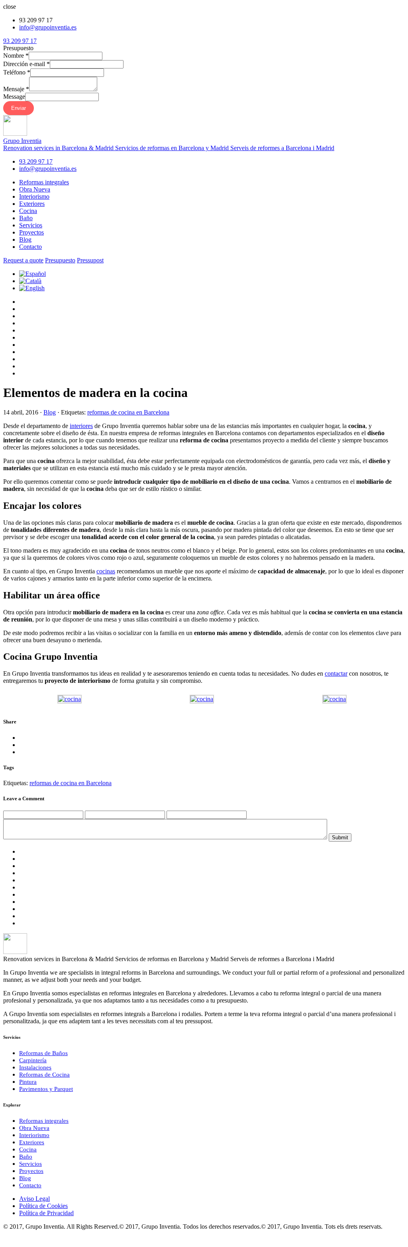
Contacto (30, 246)
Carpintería (33, 1060)
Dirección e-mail (26, 64)
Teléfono (16, 72)
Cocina (28, 210)
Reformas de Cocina (44, 1074)
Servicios (30, 225)
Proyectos (31, 232)
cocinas (105, 571)
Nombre (16, 55)
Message (14, 96)
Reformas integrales (44, 182)
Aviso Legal (34, 1198)
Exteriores (32, 203)
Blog (25, 239)
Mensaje (16, 89)
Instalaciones (35, 1067)
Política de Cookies (43, 1205)
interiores (81, 425)
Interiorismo (34, 196)
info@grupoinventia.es (47, 27)
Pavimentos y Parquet (46, 1089)
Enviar (18, 108)
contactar (336, 673)
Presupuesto (60, 260)
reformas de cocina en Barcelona (128, 412)
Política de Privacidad (46, 1213)
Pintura (28, 1082)
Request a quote (23, 260)
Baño (26, 218)
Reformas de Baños (43, 1053)
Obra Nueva (34, 189)
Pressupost (90, 260)
